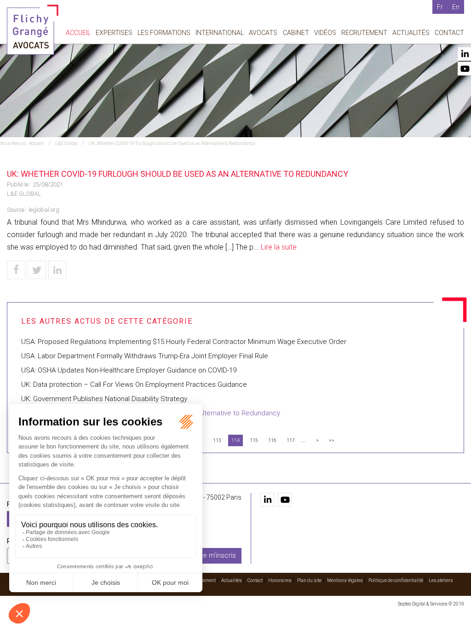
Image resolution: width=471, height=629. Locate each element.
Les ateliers (441, 580)
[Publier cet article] (37, 270)
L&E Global (66, 143)
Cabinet (296, 32)
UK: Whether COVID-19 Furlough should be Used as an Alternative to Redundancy (172, 143)
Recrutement (364, 32)
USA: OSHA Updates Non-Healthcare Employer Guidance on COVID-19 (128, 370)
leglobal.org (44, 209)
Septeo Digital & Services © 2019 (431, 603)
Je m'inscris (217, 555)
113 (217, 440)
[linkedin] (267, 500)
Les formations (164, 32)
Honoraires (280, 580)
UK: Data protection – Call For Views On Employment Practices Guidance (134, 384)
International (219, 32)
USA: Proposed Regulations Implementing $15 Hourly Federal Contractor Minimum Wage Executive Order (183, 342)
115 (254, 440)
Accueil (78, 32)
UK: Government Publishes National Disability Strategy (104, 399)
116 (272, 440)
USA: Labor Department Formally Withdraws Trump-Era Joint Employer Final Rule (144, 356)
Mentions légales (345, 580)
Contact (449, 32)
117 (291, 440)
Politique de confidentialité (395, 580)
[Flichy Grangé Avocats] (32, 29)
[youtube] (285, 500)
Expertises (114, 32)
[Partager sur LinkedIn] (57, 270)
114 (235, 440)
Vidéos (325, 32)
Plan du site (309, 580)
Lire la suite (279, 247)
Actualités (411, 32)
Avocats (263, 32)
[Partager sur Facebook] (16, 270)
